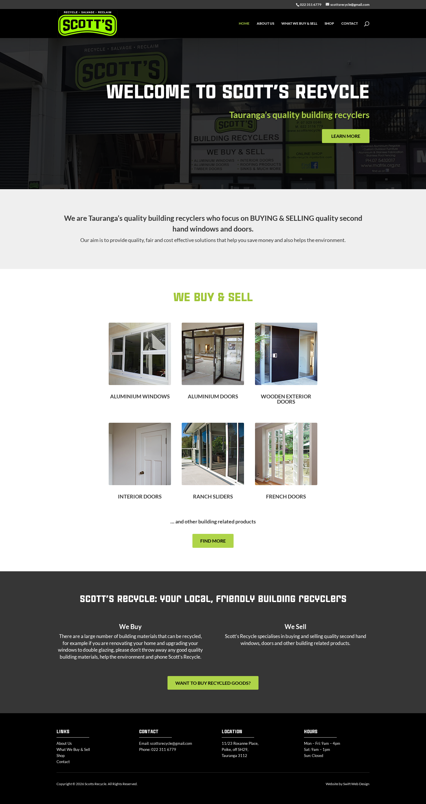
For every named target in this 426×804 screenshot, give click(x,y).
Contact (349, 23)
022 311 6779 (163, 749)
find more (213, 540)
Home (244, 23)
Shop (329, 23)
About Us (265, 23)
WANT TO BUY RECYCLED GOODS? (213, 683)
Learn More (345, 136)
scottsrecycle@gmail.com (171, 743)
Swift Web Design (356, 784)
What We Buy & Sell (299, 23)
